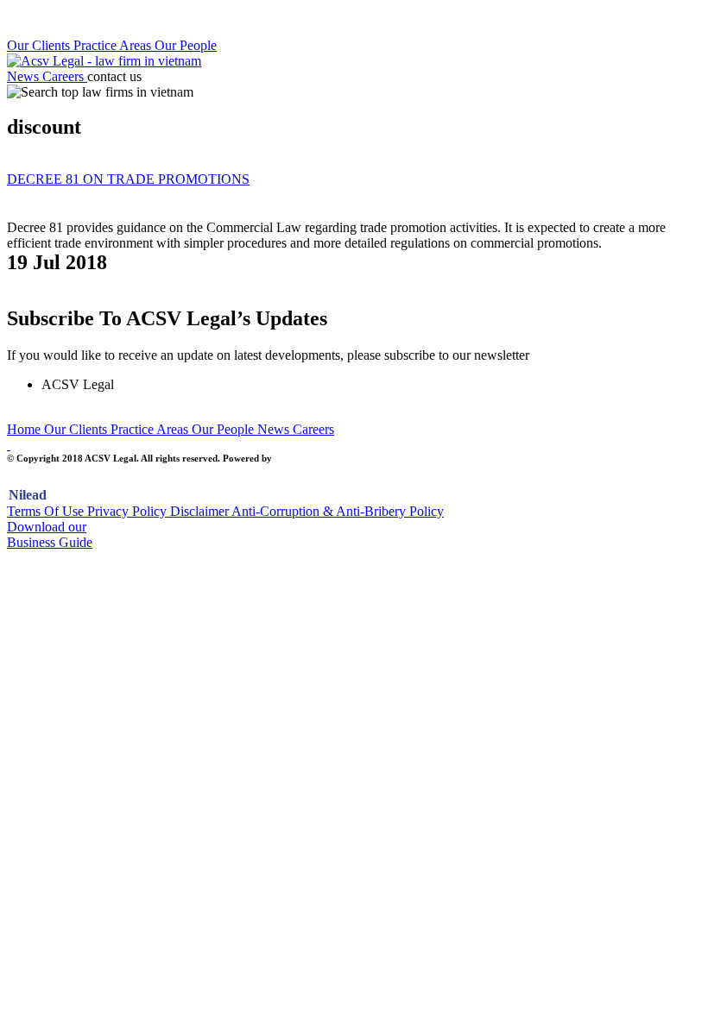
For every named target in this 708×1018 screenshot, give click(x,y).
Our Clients (40, 45)
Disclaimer (200, 511)
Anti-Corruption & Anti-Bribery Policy (337, 511)
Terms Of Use (47, 511)
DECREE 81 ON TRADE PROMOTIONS (128, 179)
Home (25, 429)
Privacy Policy (128, 511)
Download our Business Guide (49, 534)
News (24, 76)
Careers (64, 76)
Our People (186, 45)
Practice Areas (114, 45)
